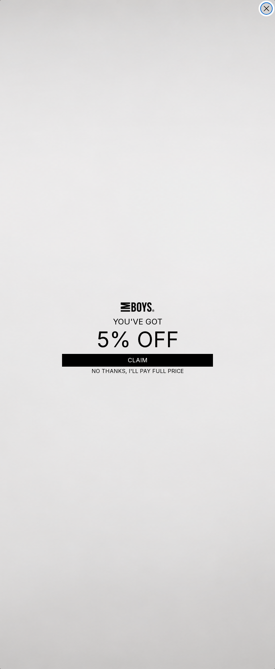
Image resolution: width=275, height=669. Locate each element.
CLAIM (138, 360)
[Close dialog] (266, 8)
